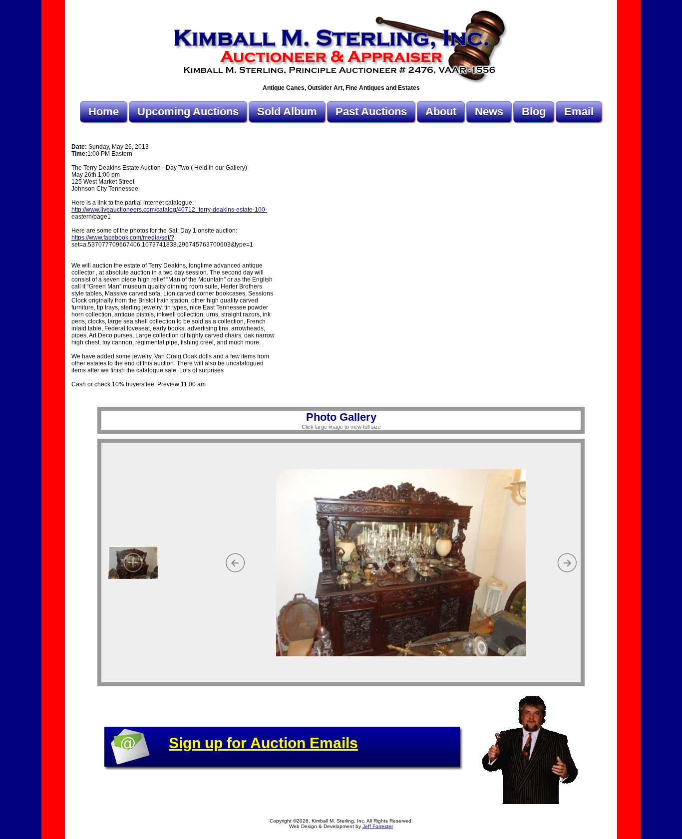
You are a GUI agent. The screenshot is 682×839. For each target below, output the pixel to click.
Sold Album (287, 111)
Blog (534, 111)
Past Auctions (371, 111)
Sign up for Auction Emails (263, 743)
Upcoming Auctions (188, 111)
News (489, 111)
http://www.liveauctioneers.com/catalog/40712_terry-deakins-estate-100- (169, 209)
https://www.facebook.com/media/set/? (122, 237)
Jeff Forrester (377, 826)
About (440, 111)
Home (103, 111)
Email (579, 111)
